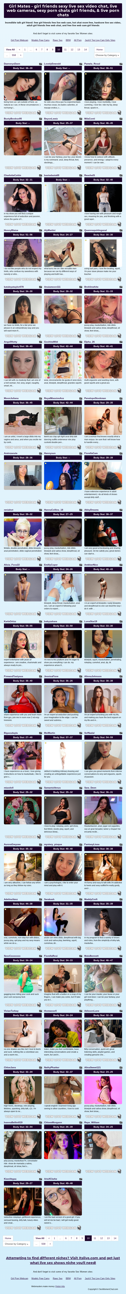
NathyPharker (51, 1067)
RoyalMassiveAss (54, 398)
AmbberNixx (91, 564)
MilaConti (89, 118)
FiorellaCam (91, 453)
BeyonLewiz (51, 118)
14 (85, 49)
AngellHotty (10, 341)
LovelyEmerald (52, 63)
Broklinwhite (91, 286)
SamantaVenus (52, 787)
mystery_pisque (53, 844)
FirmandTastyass (13, 676)
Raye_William (91, 1122)
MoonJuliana (11, 398)
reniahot (8, 509)
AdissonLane (91, 1010)
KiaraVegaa (10, 1179)
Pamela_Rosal (92, 63)
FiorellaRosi (51, 956)
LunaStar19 (90, 621)
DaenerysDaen (12, 63)
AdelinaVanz (11, 899)
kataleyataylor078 (14, 286)
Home (99, 49)
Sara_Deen (90, 787)
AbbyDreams (91, 509)
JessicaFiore (51, 676)
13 (78, 49)
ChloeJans (10, 1067)
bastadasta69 (51, 175)
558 (14, 55)
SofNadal (89, 733)
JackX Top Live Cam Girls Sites (100, 40)
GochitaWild (51, 341)
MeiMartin (49, 733)
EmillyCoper (51, 564)
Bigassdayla (11, 733)
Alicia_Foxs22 (12, 564)
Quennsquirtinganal (95, 230)
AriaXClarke (50, 1179)
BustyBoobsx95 (13, 118)
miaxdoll (8, 787)
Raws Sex (58, 40)
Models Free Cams (41, 40)
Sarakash (49, 899)
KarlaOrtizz (10, 621)
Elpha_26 (89, 341)
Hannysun (50, 453)
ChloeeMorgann (53, 1122)
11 (65, 49)
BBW (68, 40)
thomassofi (50, 1010)
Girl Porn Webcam (19, 40)
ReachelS (89, 175)
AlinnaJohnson (93, 676)
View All (10, 49)
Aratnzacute (10, 453)
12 (72, 49)
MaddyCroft (90, 899)
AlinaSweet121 (92, 1067)
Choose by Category (107, 55)
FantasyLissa (91, 844)
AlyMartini (49, 230)
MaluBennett (91, 956)
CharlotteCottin (12, 175)
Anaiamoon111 (52, 286)
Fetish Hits (60, 1286)
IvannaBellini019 (13, 1122)
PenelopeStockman (95, 398)
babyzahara (50, 621)
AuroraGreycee (12, 844)
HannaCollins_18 (53, 509)
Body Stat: (22, 68)
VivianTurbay (11, 1010)
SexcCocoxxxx (12, 956)
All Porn (78, 40)
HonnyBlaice (11, 230)
